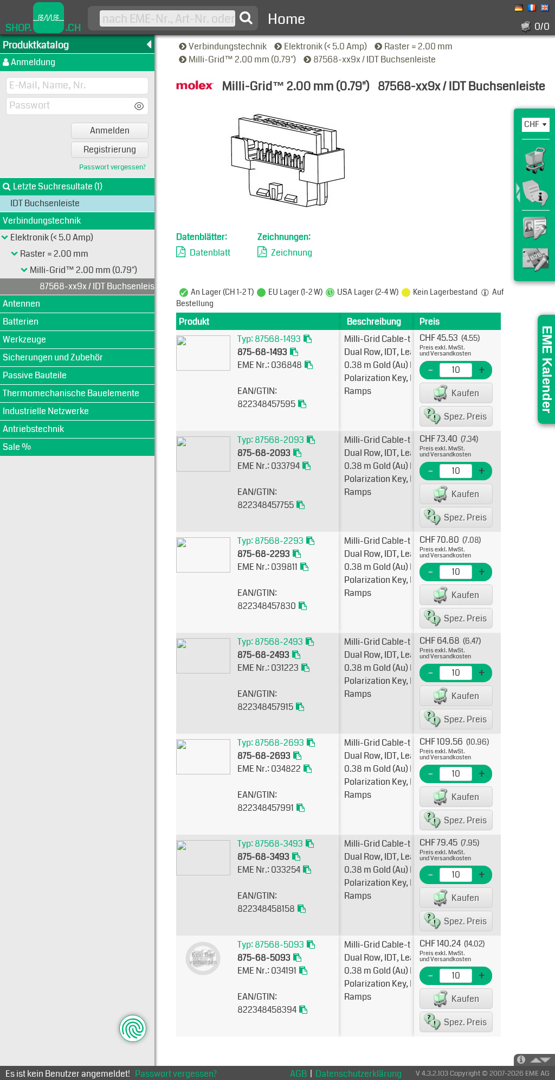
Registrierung (109, 149)
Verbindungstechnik (228, 46)
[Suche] (246, 18)
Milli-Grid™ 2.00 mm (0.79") (243, 59)
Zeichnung (291, 252)
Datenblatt (210, 252)
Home (286, 19)
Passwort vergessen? (112, 167)
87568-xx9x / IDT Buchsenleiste (375, 59)
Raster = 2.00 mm (419, 46)
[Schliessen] (24, 270)
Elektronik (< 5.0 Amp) (326, 46)
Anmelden (110, 130)
